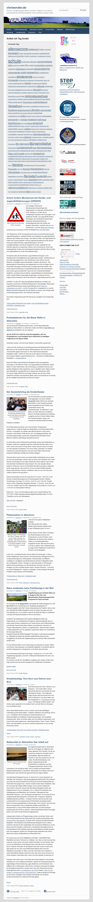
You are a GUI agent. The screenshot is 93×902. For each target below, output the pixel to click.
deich (10, 65)
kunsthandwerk (36, 83)
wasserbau (12, 176)
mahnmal (42, 129)
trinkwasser (21, 131)
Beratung (37, 99)
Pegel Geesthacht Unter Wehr (69, 264)
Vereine (17, 164)
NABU (14, 666)
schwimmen (48, 188)
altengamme (18, 48)
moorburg (40, 188)
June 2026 (63, 289)
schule (14, 60)
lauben (33, 151)
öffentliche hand (14, 96)
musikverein (33, 56)
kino (19, 120)
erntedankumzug (14, 116)
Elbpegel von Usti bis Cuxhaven (70, 267)
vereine (35, 77)
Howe (34, 156)
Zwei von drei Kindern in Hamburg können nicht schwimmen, (30, 871)
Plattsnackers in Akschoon (20, 514)
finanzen (26, 168)
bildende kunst (44, 106)
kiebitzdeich (21, 69)
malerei (27, 128)
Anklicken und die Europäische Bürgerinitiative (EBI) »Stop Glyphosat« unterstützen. (72, 92)
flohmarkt (11, 90)
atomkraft (48, 49)
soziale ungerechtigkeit (15, 180)
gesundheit (17, 161)
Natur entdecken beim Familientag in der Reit (30, 588)
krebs (40, 179)
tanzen (10, 113)
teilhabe (24, 119)
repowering (32, 72)
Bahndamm (28, 156)
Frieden (31, 185)
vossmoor (16, 65)
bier (31, 134)
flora (49, 150)
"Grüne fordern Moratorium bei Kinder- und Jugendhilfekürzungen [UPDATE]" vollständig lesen (28, 304)
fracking (21, 99)
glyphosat (22, 191)
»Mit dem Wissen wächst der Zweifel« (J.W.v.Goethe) (72, 240)
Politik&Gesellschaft (12, 309)
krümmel (46, 169)
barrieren (16, 113)
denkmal (11, 93)
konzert (37, 89)
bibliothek (26, 134)
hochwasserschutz (41, 151)
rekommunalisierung (18, 187)
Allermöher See (14, 838)
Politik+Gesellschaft (20, 29)
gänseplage (14, 172)
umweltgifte (45, 180)
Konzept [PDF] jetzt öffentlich (16, 820)
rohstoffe (15, 182)
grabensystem (26, 159)
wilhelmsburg (41, 132)
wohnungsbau (29, 99)
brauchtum (21, 56)
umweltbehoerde (24, 151)
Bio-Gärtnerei (22, 143)
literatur (25, 180)
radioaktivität (27, 53)
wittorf (52, 180)
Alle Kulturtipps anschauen (69, 212)
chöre (27, 56)
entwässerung (19, 90)
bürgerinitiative (45, 61)
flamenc (18, 763)
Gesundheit (45, 99)
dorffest (29, 113)
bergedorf (13, 53)
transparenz (37, 168)
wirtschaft (38, 123)
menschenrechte (13, 185)
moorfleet (24, 93)
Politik (22, 96)
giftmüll (49, 176)
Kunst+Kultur (50, 29)
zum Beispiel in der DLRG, (30, 870)
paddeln (42, 159)
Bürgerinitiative (40, 143)
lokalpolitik (30, 69)
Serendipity (16, 897)
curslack (32, 65)
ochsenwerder (14, 72)
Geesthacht (14, 192)
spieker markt (31, 116)
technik (20, 182)
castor (21, 53)
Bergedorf (30, 176)
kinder (26, 312)
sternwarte (12, 119)
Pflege (10, 102)
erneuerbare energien (44, 65)
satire (37, 126)
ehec (35, 147)
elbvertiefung (23, 80)
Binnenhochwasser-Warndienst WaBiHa (72, 269)
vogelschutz (39, 153)
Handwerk (32, 140)
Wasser (9, 882)
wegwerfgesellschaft (40, 172)
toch (9, 140)
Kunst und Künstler (12, 506)
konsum (27, 126)
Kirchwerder (41, 156)
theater (41, 49)
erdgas (38, 192)
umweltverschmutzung (16, 156)
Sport (10, 165)
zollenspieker (47, 116)
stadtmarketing (13, 126)
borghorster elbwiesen (29, 62)
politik (23, 72)
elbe (25, 123)
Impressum (31, 32)
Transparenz (28, 102)
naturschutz (32, 86)
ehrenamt (11, 137)
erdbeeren (27, 137)
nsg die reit (28, 153)
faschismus (14, 123)
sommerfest (45, 110)
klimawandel (39, 80)
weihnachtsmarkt (13, 151)
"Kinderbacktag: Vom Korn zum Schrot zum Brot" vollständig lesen (28, 730)
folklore (44, 83)
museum (32, 119)
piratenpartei (17, 102)
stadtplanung (12, 56)
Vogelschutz (49, 156)
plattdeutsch (33, 49)
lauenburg (33, 179)
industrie (28, 132)
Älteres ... (63, 294)
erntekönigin (29, 90)
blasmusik (23, 113)
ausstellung (35, 106)
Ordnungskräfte (40, 165)
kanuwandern (35, 159)
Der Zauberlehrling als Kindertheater (25, 391)
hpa (9, 192)
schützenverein (37, 137)
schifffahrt (40, 140)
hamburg (17, 92)
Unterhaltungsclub (29, 165)
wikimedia (17, 225)
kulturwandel (12, 132)
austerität (42, 176)
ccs (28, 191)
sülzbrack (39, 116)
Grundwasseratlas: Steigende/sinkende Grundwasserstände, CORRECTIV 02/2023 (72, 275)
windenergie (24, 76)
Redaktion (18, 204)
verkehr (17, 137)
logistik (32, 126)
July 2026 (63, 287)
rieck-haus (41, 119)
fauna (29, 123)
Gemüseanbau (44, 147)
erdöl (49, 161)
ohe (18, 169)
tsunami (18, 158)
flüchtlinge (12, 110)
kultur (23, 115)
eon (21, 169)
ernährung (25, 140)
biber (22, 123)
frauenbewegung (38, 182)
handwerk (41, 77)
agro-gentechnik (16, 140)
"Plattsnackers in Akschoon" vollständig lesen (21, 576)
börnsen (22, 126)
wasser (22, 65)
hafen (23, 161)
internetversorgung (26, 172)
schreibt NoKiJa (21, 358)
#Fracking (10, 32)
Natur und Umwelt (16, 153)
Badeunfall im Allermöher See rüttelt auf (27, 742)
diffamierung (33, 188)
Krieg (36, 185)
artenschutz (43, 126)
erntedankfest (37, 113)
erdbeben (11, 158)
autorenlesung (40, 102)
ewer (21, 137)
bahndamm (20, 176)
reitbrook (40, 86)
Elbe (26, 65)
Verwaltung (15, 106)
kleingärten (35, 53)
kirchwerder (13, 80)
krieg (10, 182)
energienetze (24, 184)
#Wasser (60, 29)
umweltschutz (44, 72)
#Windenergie (70, 29)
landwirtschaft (44, 53)
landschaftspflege (42, 161)
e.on (39, 185)
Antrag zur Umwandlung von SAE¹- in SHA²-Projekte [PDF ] (27, 287)
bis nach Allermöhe (43, 230)
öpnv (47, 93)
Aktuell (9, 29)
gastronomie (35, 129)
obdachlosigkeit (23, 110)
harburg (33, 132)
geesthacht (31, 80)
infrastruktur (42, 93)
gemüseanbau (12, 99)
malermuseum (27, 182)
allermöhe (45, 90)
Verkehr (27, 83)
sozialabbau (12, 134)
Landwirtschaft (20, 32)
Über (40, 32)
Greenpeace (12, 148)
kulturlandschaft (31, 161)
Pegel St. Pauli (64, 262)
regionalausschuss (36, 96)
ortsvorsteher (26, 106)
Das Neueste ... (65, 292)
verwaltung (12, 77)
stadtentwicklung (18, 83)
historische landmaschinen (17, 86)
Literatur (35, 110)
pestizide (33, 192)
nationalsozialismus (41, 134)
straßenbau (49, 86)
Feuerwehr (12, 169)
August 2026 (64, 285)
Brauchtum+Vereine (36, 29)
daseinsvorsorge (32, 93)
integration (49, 129)
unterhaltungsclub (48, 137)
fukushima (12, 69)
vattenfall (20, 134)
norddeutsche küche (44, 56)
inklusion (21, 129)
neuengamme (42, 68)
